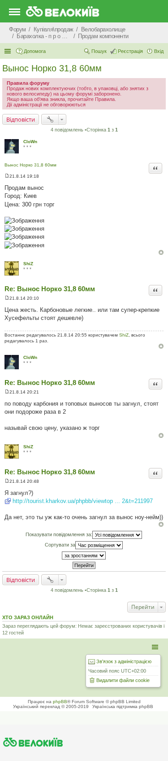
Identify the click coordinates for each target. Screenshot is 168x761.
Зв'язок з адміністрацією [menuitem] (123, 661)
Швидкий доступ (8, 51)
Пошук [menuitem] (99, 51)
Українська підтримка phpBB (122, 706)
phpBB (60, 701)
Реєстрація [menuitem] (130, 51)
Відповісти (20, 119)
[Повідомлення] (6, 176)
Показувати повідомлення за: (59, 534)
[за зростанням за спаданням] (84, 555)
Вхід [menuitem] (159, 51)
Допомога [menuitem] (35, 51)
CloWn (30, 141)
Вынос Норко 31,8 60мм (52, 68)
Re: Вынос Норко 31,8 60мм (49, 289)
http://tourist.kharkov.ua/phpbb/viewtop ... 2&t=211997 (83, 501)
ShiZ (28, 263)
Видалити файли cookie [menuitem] (123, 680)
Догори (161, 252)
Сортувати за (60, 544)
